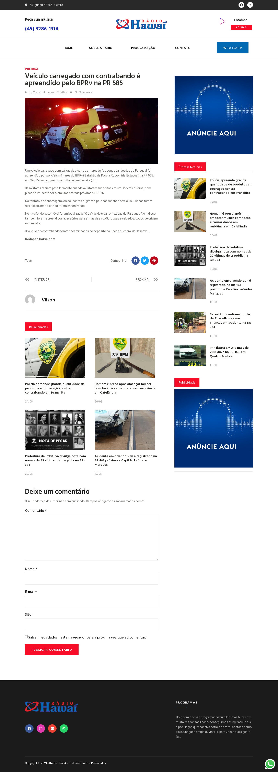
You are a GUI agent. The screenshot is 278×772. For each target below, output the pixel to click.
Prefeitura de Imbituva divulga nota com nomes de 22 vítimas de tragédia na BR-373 (55, 460)
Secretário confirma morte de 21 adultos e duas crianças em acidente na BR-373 (231, 320)
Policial (32, 69)
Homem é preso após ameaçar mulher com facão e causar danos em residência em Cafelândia (125, 388)
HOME (68, 47)
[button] (135, 260)
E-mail (31, 591)
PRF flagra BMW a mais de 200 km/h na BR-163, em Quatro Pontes (229, 351)
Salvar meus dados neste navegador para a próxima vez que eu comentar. (87, 637)
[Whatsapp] (64, 728)
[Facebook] (241, 5)
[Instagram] (250, 5)
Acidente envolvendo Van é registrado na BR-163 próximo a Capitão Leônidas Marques (126, 460)
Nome (31, 568)
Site (28, 614)
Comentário (36, 510)
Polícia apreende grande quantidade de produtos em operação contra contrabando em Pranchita (55, 388)
